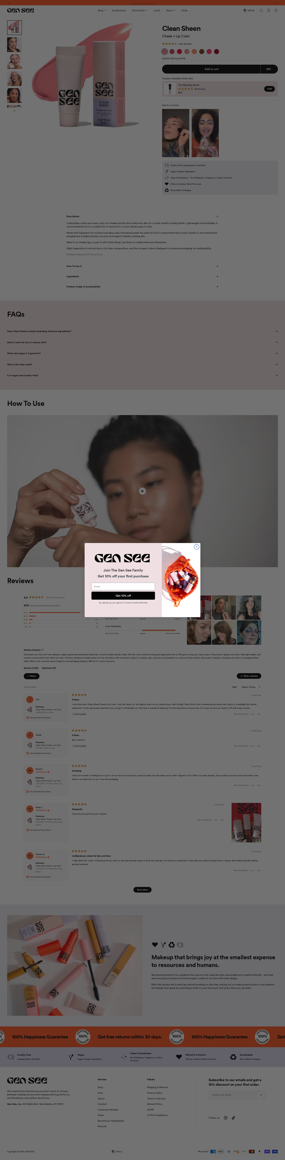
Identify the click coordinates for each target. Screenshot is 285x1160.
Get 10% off (123, 596)
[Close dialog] (196, 546)
